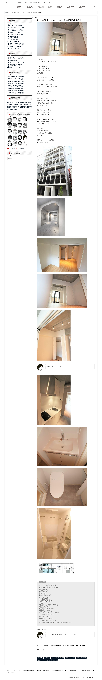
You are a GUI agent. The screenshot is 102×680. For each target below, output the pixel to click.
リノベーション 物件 (16, 25)
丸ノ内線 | (10, 104)
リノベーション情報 (70, 7)
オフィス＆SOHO (14, 41)
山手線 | (9, 102)
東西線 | (21, 104)
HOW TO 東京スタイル (20, 7)
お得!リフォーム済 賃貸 (16, 34)
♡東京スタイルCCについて (13, 670)
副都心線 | (26, 107)
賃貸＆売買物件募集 (59, 7)
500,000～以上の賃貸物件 (16, 93)
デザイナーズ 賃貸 (71, 657)
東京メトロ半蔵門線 (81, 657)
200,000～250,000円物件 (16, 86)
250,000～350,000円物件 (16, 88)
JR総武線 (47, 657)
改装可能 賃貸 (13, 37)
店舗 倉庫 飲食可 (14, 39)
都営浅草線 (55, 660)
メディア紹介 (92, 6)
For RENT (40, 657)
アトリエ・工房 (14, 48)
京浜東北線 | (13, 109)
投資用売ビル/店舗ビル (16, 65)
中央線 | (25, 102)
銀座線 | (20, 102)
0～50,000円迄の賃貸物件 (16, 76)
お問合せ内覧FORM (28, 670)
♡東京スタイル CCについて (40, 7)
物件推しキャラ (50, 7)
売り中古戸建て (14, 60)
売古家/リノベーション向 (16, 62)
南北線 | (20, 107)
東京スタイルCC (81, 677)
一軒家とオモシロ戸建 (16, 30)
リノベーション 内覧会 (81, 7)
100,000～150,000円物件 (16, 81)
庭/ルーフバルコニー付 (16, 46)
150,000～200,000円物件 (16, 83)
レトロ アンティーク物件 (16, 27)
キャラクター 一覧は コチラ (17, 148)
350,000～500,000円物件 (16, 90)
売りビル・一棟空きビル (16, 58)
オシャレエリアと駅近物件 (58, 657)
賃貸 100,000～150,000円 (44, 660)
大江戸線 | (15, 102)
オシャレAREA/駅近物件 (16, 44)
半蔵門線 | (15, 107)
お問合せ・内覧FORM (30, 7)
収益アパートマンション (16, 67)
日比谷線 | (16, 104)
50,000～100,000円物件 (16, 79)
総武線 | (30, 102)
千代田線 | (27, 104)
